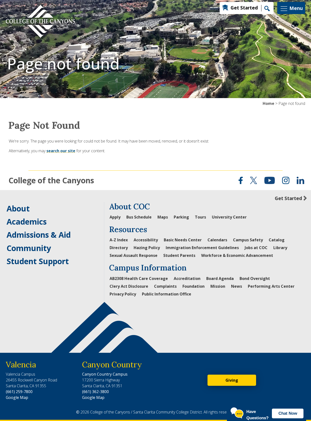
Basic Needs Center (183, 240)
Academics (27, 221)
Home (268, 103)
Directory (119, 247)
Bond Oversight (255, 278)
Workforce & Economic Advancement (237, 255)
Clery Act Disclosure (129, 286)
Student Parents (179, 255)
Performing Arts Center (271, 286)
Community (29, 248)
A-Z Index (119, 240)
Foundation (193, 286)
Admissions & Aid (39, 234)
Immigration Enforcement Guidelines (202, 247)
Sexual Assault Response (133, 255)
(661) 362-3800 (95, 391)
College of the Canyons (51, 180)
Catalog (277, 240)
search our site (60, 150)
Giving (231, 380)
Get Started (244, 7)
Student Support (38, 261)
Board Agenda (220, 278)
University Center (229, 217)
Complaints (165, 286)
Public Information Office (166, 294)
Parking (181, 217)
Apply (115, 217)
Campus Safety (248, 240)
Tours (200, 217)
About (18, 208)
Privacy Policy (123, 294)
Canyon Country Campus (105, 374)
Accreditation (187, 278)
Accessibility (146, 240)
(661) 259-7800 (19, 391)
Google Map (17, 397)
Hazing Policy (147, 247)
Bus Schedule (139, 217)
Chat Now (287, 413)
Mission (217, 286)
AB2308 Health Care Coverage (139, 278)
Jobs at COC (256, 247)
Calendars (217, 240)
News (236, 286)
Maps (162, 217)
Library (280, 247)
